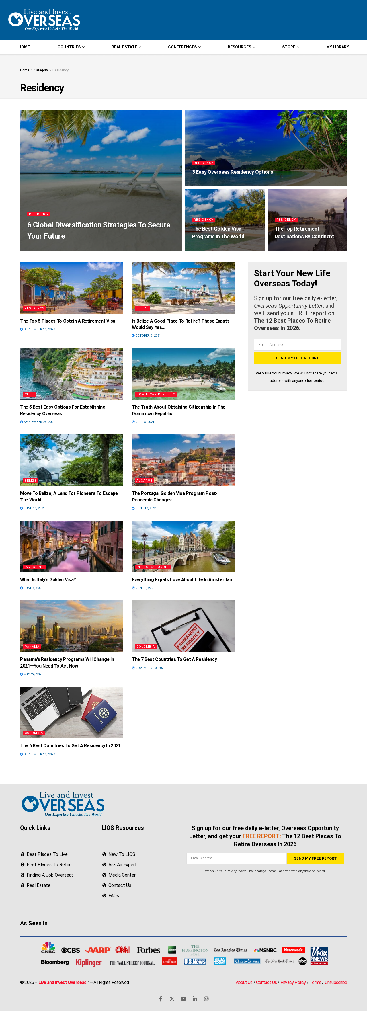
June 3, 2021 (144, 588)
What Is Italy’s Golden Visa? (48, 579)
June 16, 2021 (34, 508)
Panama (32, 647)
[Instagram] (206, 998)
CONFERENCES (182, 47)
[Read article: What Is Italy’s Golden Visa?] (71, 546)
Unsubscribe (336, 982)
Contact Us (266, 982)
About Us (244, 982)
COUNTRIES (69, 47)
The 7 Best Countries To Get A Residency (174, 659)
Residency (60, 70)
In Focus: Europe (153, 567)
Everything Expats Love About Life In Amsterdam (182, 579)
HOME (24, 47)
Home (24, 70)
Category (41, 70)
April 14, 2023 (206, 248)
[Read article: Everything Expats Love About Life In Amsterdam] (183, 546)
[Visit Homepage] (43, 20)
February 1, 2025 (69, 248)
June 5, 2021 (33, 588)
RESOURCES (239, 47)
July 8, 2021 (144, 422)
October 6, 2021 (147, 335)
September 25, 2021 (39, 422)
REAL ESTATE (124, 47)
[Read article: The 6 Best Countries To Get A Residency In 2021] (71, 712)
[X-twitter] (172, 998)
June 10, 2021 (145, 508)
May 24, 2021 (33, 674)
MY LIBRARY (337, 47)
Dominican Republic (155, 394)
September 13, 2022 (39, 329)
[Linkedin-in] (195, 998)
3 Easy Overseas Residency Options (232, 172)
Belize (142, 308)
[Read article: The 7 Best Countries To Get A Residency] (183, 626)
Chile (30, 394)
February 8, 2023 (291, 248)
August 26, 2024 (208, 184)
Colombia (145, 647)
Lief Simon (40, 248)
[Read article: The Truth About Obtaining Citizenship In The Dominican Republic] (183, 374)
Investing (34, 567)
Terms (315, 982)
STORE (288, 47)
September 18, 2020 (39, 754)
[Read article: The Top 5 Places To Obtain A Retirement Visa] (71, 288)
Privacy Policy (293, 982)
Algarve (144, 481)
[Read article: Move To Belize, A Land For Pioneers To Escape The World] (71, 460)
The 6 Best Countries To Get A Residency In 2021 (70, 745)
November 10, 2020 (149, 668)
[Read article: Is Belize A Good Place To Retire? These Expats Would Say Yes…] (183, 288)
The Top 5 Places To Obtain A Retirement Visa (67, 321)
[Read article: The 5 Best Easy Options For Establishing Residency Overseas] (71, 374)
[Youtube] (183, 998)
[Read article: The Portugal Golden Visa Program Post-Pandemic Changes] (183, 460)
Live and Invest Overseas (62, 982)
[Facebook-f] (160, 998)
